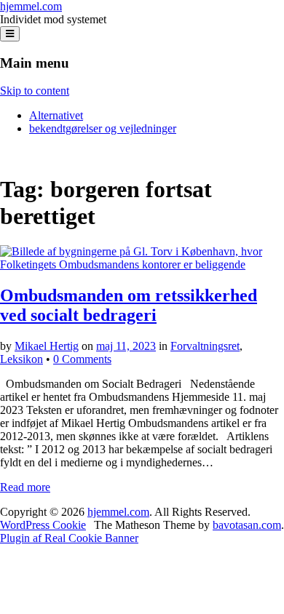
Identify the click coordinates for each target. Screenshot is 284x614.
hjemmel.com (31, 6)
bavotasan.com (247, 525)
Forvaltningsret (205, 346)
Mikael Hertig (47, 346)
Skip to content (34, 90)
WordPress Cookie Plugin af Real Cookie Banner (69, 531)
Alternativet (56, 115)
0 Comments (82, 359)
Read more (25, 487)
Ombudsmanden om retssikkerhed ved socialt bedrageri (128, 305)
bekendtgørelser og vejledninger (102, 128)
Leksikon (21, 359)
